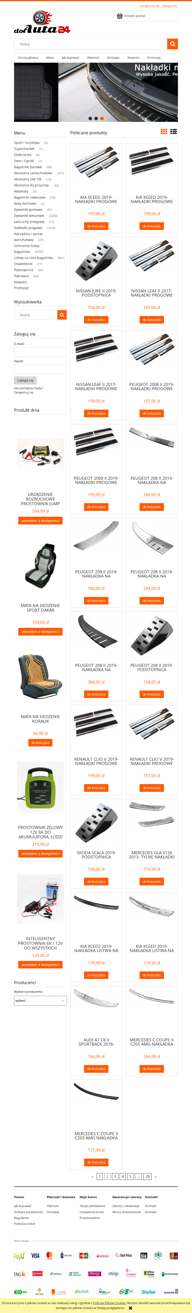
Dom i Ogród (24, 161)
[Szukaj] (172, 44)
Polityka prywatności (28, 1212)
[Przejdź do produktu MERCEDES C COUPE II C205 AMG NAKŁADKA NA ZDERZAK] (151, 1011)
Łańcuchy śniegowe (29, 221)
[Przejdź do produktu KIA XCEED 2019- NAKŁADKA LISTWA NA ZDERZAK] (96, 917)
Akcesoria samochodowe (33, 173)
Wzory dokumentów (126, 1212)
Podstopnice (23, 270)
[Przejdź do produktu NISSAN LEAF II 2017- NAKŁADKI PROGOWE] (151, 262)
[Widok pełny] (173, 131)
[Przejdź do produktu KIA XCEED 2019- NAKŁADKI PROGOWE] (96, 168)
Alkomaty (21, 191)
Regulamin (21, 1218)
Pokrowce (21, 276)
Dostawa (53, 1212)
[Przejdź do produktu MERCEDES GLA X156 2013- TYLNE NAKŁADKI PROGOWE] (151, 824)
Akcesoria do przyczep (31, 185)
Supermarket (24, 148)
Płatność (53, 1206)
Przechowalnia (90, 1218)
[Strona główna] (42, 21)
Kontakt (150, 1206)
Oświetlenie (23, 264)
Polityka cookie (24, 1224)
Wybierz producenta (28, 991)
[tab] (90, 118)
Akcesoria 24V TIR (27, 179)
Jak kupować (22, 1206)
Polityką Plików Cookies (109, 1303)
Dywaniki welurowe (29, 215)
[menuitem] (28, 58)
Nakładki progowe (28, 228)
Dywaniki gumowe (28, 209)
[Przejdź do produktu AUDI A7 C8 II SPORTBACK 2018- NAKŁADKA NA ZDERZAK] (96, 1011)
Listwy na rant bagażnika (33, 257)
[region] (96, 92)
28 (147, 1176)
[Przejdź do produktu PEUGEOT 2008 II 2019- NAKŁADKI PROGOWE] (151, 356)
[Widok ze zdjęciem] (164, 131)
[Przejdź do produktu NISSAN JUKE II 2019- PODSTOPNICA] (96, 262)
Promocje (21, 288)
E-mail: (19, 344)
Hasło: (19, 361)
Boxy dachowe (25, 203)
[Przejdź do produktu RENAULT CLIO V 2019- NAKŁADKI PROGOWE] (96, 730)
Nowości (20, 282)
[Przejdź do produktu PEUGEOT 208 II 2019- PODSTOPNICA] (151, 637)
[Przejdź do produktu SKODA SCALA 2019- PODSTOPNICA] (96, 824)
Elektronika (22, 155)
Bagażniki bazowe (28, 167)
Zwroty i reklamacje (125, 1206)
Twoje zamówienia (92, 1206)
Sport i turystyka (27, 142)
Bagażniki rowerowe (29, 197)
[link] (96, 92)
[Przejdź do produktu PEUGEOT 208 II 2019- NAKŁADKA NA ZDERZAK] (151, 449)
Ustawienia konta (92, 1212)
